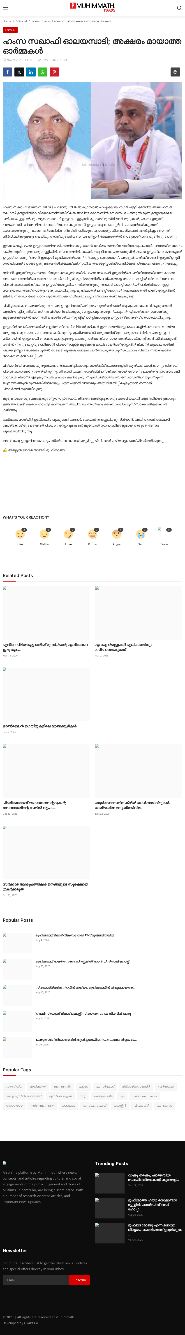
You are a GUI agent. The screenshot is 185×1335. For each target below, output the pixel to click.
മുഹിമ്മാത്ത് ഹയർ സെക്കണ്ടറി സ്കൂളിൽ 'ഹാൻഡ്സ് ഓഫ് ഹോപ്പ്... (83, 961)
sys (122, 1096)
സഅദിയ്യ (14, 1086)
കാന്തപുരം (164, 1106)
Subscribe (79, 1280)
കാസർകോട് (105, 1086)
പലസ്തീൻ (120, 1106)
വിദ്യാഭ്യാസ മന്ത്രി (136, 1086)
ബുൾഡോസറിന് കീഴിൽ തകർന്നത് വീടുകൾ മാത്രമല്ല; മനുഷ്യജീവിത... (132, 805)
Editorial (21, 21)
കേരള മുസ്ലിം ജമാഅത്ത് (23, 1096)
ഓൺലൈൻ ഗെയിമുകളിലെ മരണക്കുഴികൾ (40, 726)
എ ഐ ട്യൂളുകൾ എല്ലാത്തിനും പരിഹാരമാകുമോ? (123, 647)
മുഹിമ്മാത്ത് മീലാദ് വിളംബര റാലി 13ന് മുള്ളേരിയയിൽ (75, 935)
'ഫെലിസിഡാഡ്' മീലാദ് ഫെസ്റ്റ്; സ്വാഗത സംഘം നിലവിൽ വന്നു (83, 1013)
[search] (179, 8)
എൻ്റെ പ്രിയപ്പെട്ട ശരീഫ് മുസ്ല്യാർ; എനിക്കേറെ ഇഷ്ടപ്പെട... (45, 647)
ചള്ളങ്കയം (68, 1106)
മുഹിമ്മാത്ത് (38, 1086)
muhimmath (62, 1086)
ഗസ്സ (83, 1096)
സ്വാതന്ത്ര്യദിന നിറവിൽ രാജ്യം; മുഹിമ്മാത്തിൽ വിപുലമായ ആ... (85, 987)
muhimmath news (144, 1096)
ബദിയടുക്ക (166, 1086)
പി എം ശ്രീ (141, 1106)
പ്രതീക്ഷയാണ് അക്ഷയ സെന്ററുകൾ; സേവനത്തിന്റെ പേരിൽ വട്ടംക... (34, 805)
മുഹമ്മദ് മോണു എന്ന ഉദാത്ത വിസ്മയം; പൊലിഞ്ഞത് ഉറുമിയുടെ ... (155, 1229)
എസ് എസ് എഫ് (94, 1106)
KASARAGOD (14, 1106)
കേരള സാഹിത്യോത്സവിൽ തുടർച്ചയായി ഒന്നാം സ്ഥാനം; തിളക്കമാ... (86, 1039)
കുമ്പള (83, 1086)
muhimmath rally (42, 1106)
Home (7, 21)
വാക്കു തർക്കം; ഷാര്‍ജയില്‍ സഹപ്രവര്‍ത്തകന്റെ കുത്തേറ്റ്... (153, 1177)
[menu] (5, 8)
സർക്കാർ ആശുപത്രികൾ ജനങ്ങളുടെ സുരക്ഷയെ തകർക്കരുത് (45, 886)
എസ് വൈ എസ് (60, 1096)
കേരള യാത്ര (103, 1096)
